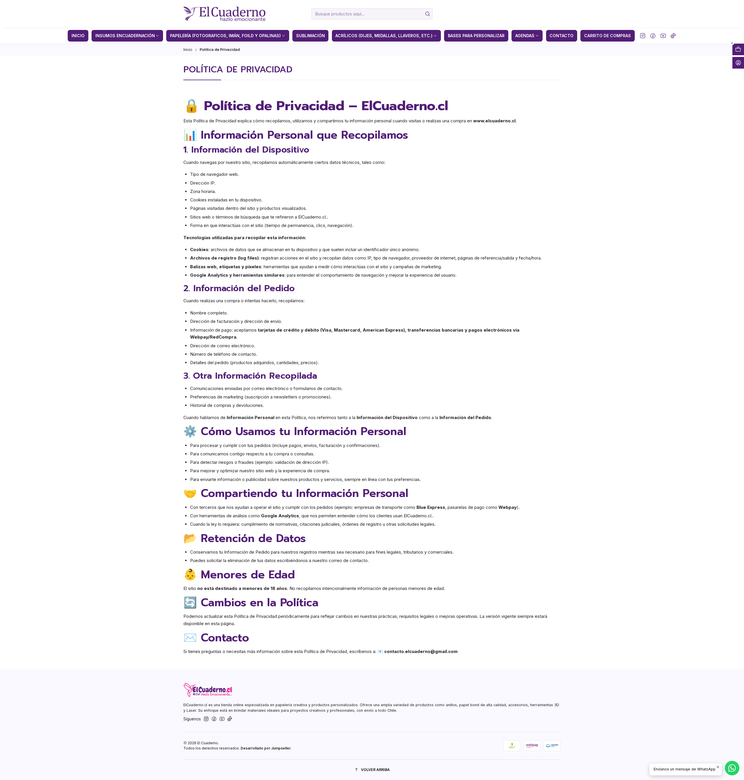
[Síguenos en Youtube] (663, 35)
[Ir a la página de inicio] (224, 14)
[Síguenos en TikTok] (673, 35)
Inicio (187, 50)
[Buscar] (428, 14)
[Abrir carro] (738, 49)
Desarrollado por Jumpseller (266, 748)
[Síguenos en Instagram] (643, 35)
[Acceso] (738, 63)
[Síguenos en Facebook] (653, 35)
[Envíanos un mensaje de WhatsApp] (732, 768)
